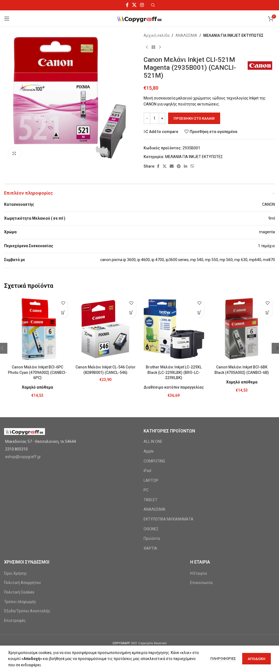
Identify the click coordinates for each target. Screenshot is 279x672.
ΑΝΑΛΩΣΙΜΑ (186, 35)
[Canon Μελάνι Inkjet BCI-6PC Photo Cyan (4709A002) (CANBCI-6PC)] (37, 329)
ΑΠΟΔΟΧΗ (256, 659)
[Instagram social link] (142, 5)
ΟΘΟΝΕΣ (151, 529)
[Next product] (160, 47)
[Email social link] (171, 166)
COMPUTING (154, 461)
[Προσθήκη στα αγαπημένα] (63, 303)
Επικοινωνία (201, 582)
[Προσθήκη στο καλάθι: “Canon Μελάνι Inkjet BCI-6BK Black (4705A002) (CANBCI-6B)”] (267, 312)
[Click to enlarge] (14, 153)
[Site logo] (139, 18)
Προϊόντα (152, 538)
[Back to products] (153, 47)
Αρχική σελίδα (156, 35)
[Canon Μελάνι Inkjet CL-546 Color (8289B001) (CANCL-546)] (105, 329)
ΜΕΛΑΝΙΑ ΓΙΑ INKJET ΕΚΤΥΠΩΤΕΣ (233, 35)
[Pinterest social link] (178, 166)
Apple (149, 451)
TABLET (150, 500)
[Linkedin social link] (185, 166)
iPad (147, 470)
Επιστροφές (15, 620)
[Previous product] (147, 47)
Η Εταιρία (198, 573)
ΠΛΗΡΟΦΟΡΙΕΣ (223, 658)
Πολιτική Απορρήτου (22, 582)
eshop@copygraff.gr (23, 457)
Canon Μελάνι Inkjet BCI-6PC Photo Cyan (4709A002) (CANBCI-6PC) (37, 372)
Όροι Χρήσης (15, 573)
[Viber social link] (192, 166)
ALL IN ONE (153, 441)
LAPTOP (151, 480)
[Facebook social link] (127, 5)
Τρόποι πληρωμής (20, 602)
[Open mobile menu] (6, 18)
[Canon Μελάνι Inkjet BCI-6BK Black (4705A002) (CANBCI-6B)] (241, 329)
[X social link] (134, 5)
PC (146, 490)
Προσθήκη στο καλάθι (194, 118)
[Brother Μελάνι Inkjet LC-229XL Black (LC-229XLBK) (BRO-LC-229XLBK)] (173, 329)
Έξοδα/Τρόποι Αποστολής (27, 611)
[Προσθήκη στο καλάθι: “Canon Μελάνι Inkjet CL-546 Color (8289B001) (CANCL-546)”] (131, 312)
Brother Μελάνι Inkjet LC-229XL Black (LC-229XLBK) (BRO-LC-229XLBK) (174, 372)
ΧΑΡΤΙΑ (150, 548)
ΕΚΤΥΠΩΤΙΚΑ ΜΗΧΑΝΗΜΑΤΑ (168, 519)
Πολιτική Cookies (19, 592)
